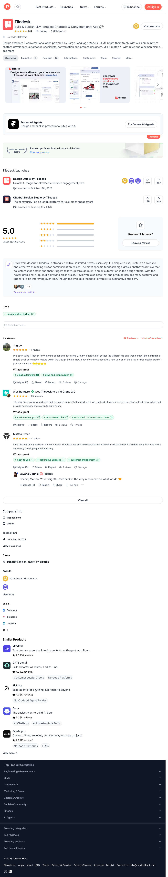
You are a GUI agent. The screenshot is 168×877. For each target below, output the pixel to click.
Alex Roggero (21, 391)
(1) (22, 382)
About (29, 865)
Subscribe (133, 7)
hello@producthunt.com (142, 865)
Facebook (12, 610)
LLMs (45, 746)
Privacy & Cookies (61, 865)
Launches (67, 7)
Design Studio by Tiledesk (29, 178)
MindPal (17, 646)
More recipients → (39, 152)
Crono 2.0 (69, 391)
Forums (99, 7)
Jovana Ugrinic (29, 473)
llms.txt (110, 865)
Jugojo (17, 345)
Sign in (154, 7)
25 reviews (37, 396)
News (83, 7)
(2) (29, 484)
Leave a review (140, 243)
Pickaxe (17, 685)
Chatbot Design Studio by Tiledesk (35, 197)
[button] (128, 58)
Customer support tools (29, 677)
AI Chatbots (21, 723)
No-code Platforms (17, 37)
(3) (22, 467)
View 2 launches (12, 545)
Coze (15, 708)
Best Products (44, 7)
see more (8, 50)
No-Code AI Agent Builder (30, 700)
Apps (21, 865)
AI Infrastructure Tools (47, 723)
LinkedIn (11, 623)
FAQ (37, 865)
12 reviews (41, 31)
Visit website (152, 26)
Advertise (99, 865)
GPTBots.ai (19, 662)
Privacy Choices (82, 865)
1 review (35, 349)
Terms (45, 865)
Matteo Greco (21, 434)
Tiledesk (46, 391)
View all (83, 500)
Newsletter (10, 865)
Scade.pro (18, 731)
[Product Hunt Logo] (7, 6)
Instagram (12, 616)
